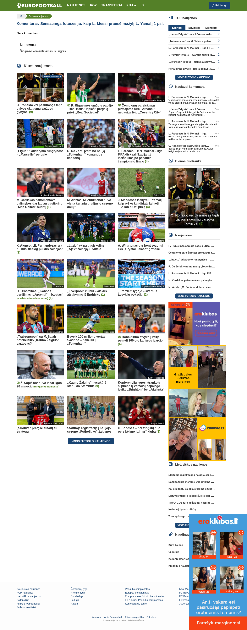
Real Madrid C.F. (188, 589)
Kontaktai (97, 617)
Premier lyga (78, 592)
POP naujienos (25, 592)
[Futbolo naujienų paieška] (143, 5)
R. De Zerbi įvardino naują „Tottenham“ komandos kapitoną (204, 266)
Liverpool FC (186, 600)
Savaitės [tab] (194, 27)
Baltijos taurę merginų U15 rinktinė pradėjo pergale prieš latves (206, 481)
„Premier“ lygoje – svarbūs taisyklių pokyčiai (195, 54)
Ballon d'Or (23, 600)
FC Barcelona (187, 596)
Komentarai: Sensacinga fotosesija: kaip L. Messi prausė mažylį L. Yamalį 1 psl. (90, 23)
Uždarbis (173, 552)
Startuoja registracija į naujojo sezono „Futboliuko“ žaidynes (205, 475)
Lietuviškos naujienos (29, 596)
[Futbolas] (21, 16)
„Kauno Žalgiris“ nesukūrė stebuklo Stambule (196, 34)
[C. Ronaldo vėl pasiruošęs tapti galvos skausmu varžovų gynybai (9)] (194, 198)
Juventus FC (186, 603)
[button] (131, 5)
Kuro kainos (175, 545)
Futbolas (151, 617)
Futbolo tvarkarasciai (28, 603)
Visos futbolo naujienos (91, 441)
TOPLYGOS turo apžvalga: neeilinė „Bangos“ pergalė (200, 502)
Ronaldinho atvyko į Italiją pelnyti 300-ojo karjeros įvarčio (202, 68)
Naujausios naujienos (28, 589)
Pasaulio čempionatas (137, 589)
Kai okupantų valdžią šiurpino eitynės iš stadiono (198, 488)
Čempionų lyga (79, 589)
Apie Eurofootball (113, 617)
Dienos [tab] (177, 27)
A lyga (74, 603)
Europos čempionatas (137, 592)
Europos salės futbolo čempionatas (144, 596)
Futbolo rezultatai (26, 607)
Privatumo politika (134, 617)
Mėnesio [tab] (211, 27)
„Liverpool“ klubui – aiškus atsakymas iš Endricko (198, 61)
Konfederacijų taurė (136, 603)
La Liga (75, 600)
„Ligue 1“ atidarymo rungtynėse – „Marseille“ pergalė (200, 259)
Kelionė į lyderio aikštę (182, 509)
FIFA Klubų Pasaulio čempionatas (144, 600)
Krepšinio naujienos (180, 565)
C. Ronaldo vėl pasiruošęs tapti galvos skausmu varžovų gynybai (207, 145)
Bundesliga (77, 596)
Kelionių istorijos (178, 558)
